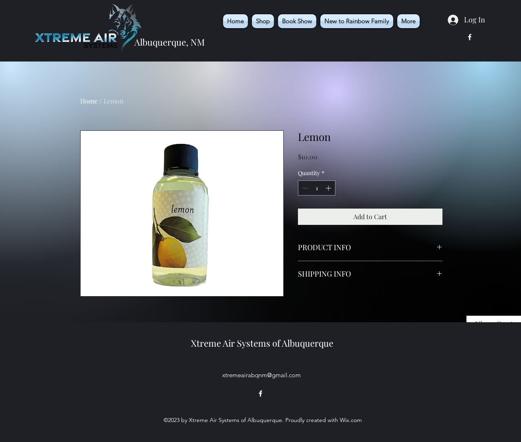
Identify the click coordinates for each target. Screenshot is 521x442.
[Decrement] (304, 188)
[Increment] (329, 188)
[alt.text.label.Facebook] (470, 37)
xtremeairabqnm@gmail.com (261, 375)
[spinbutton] (316, 188)
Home (89, 101)
